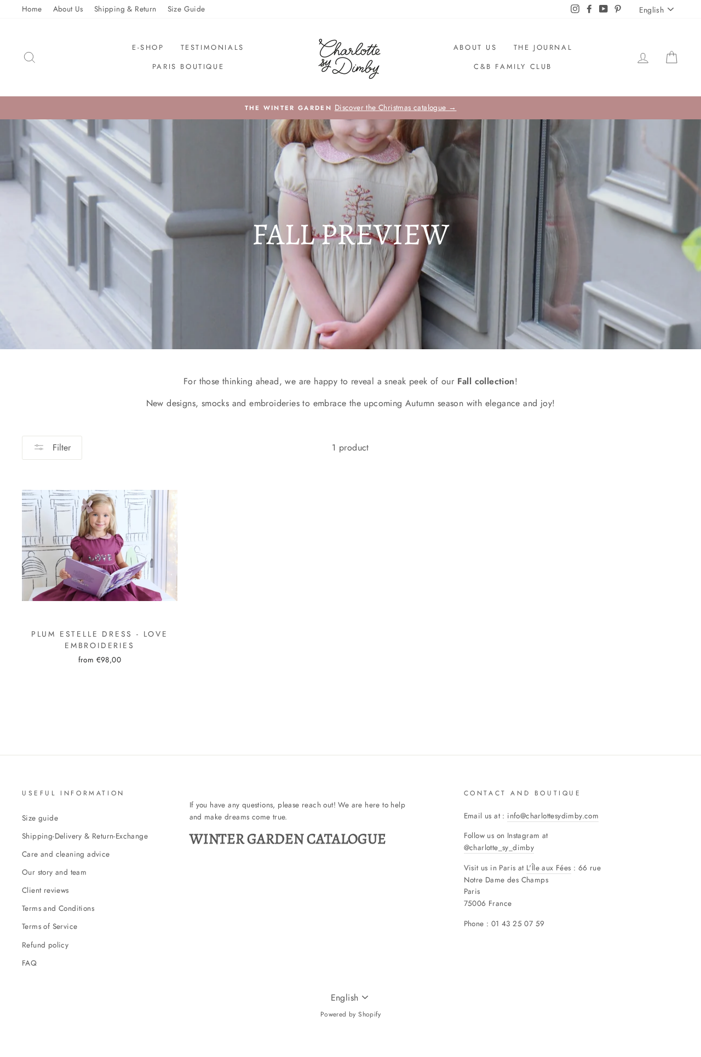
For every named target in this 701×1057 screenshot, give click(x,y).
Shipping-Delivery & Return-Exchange (85, 835)
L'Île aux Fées (548, 867)
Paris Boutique (188, 66)
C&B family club (513, 66)
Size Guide (186, 8)
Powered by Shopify (350, 1014)
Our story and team (54, 872)
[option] (350, 108)
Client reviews (45, 890)
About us (475, 47)
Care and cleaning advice (66, 853)
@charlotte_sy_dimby (499, 847)
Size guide (40, 817)
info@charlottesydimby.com (553, 815)
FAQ (29, 962)
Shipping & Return (125, 8)
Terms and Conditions (58, 908)
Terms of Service (49, 926)
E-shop (148, 47)
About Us (68, 8)
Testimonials (212, 47)
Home (32, 8)
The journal (543, 47)
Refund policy (45, 944)
